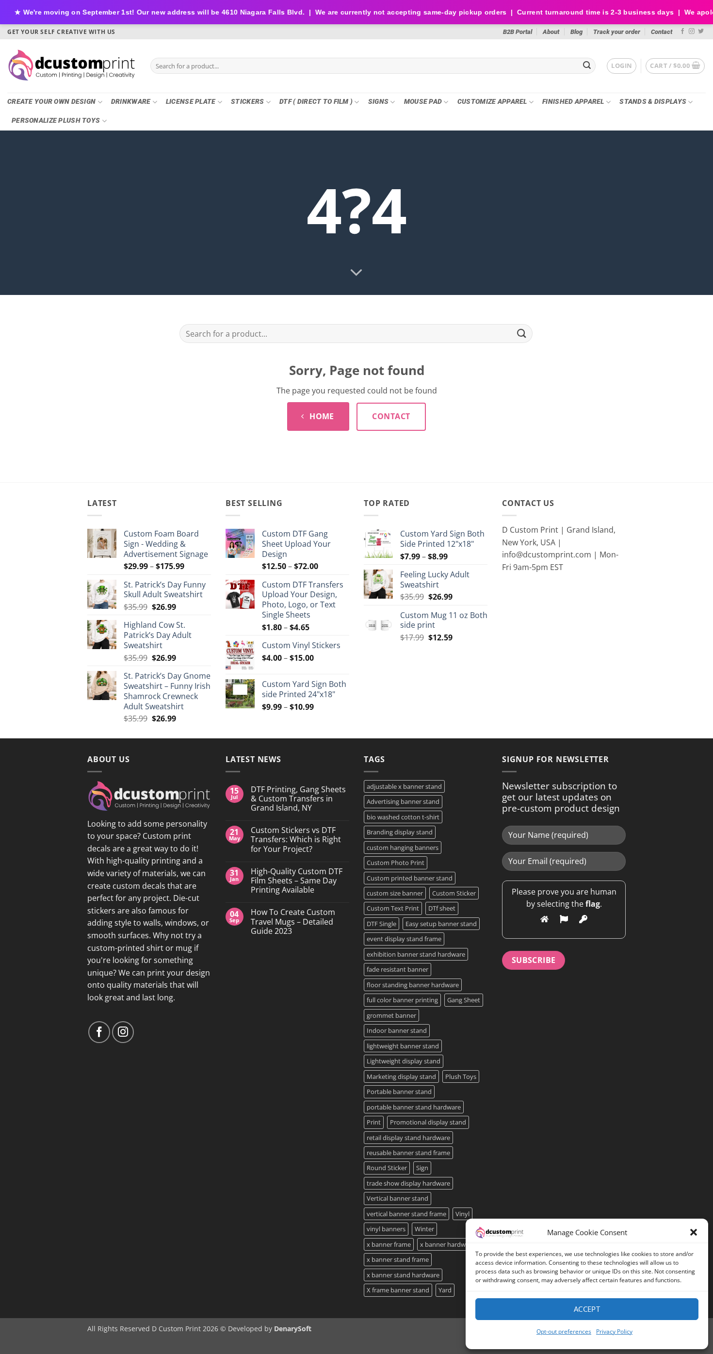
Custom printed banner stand (410, 878)
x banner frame (389, 1244)
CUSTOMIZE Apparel (492, 102)
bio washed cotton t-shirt (403, 817)
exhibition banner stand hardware (416, 954)
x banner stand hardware (403, 1275)
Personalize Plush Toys (56, 120)
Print (374, 1122)
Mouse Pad (423, 102)
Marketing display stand (401, 1076)
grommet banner (391, 1015)
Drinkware (131, 102)
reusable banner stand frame (408, 1152)
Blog (576, 31)
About (551, 31)
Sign (422, 1167)
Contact (661, 31)
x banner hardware (447, 1244)
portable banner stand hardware (414, 1107)
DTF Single (381, 923)
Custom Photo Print (395, 862)
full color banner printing (402, 999)
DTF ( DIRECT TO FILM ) (316, 102)
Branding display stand (400, 832)
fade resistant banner (397, 969)
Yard (445, 1290)
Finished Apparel (573, 102)
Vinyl (462, 1213)
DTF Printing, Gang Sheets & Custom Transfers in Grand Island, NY (298, 799)
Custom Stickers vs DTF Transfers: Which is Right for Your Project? (296, 840)
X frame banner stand (398, 1290)
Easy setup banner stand (441, 923)
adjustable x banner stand (404, 786)
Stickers (247, 102)
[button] (693, 1232)
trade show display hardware (408, 1183)
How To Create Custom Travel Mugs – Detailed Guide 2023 (293, 922)
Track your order (616, 31)
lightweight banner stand (403, 1046)
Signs (378, 102)
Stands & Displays (652, 102)
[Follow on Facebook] (682, 31)
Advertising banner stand (403, 801)
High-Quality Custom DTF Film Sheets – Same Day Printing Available (296, 881)
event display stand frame (404, 938)
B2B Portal (517, 31)
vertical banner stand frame (406, 1213)
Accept (587, 1309)
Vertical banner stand (397, 1198)
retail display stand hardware (408, 1137)
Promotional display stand (428, 1122)
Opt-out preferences (563, 1331)
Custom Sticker (454, 893)
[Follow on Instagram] (692, 31)
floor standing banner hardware (413, 984)
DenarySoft (292, 1328)
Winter (424, 1228)
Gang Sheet (463, 999)
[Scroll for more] (356, 273)
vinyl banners (386, 1228)
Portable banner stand (399, 1091)
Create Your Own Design (51, 102)
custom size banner (395, 893)
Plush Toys (460, 1076)
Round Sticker (387, 1167)
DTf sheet (441, 908)
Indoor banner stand (397, 1030)
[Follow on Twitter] (701, 31)
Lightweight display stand (403, 1061)
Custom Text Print (393, 908)
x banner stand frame (398, 1259)
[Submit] (587, 66)
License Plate (191, 102)
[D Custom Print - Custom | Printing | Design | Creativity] (71, 66)
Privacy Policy (614, 1331)
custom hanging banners (402, 847)
